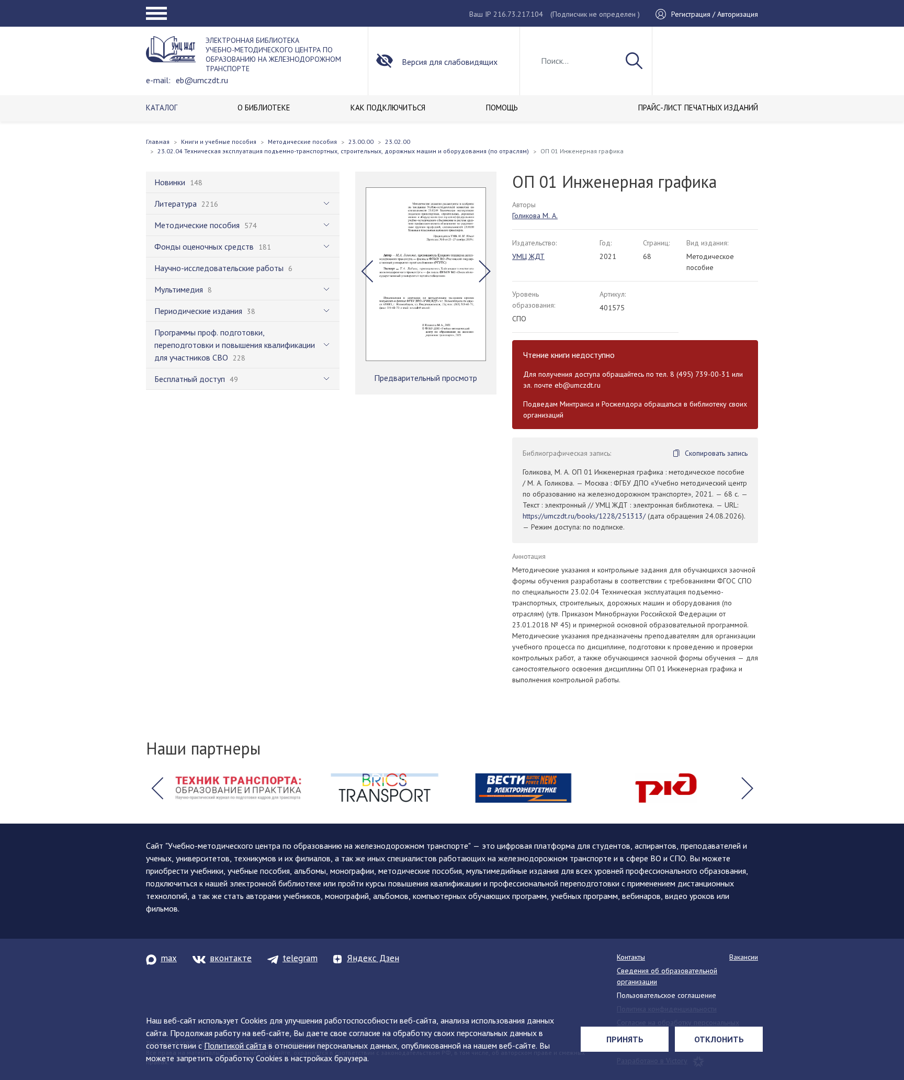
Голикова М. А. (535, 215)
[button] (367, 272)
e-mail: (158, 80)
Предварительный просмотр (425, 378)
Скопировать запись (716, 453)
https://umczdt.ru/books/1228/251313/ (584, 516)
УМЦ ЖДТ (528, 256)
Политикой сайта (235, 1045)
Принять (624, 1039)
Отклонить (719, 1039)
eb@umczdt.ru (202, 80)
